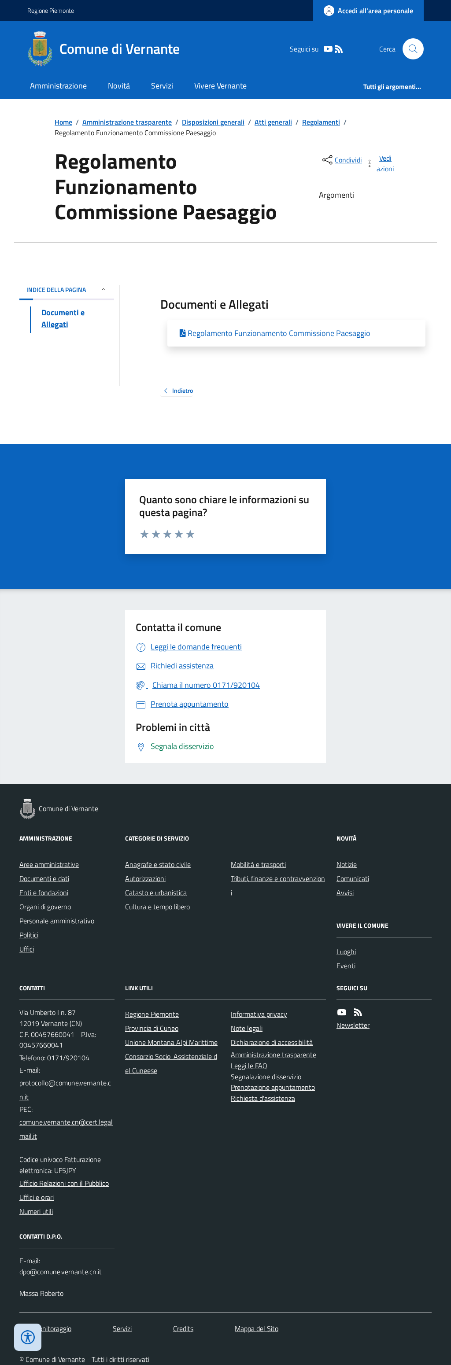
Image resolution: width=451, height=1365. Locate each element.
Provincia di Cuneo (151, 1028)
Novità (119, 86)
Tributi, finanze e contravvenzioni (278, 885)
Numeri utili (36, 1211)
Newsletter (353, 1025)
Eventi (345, 965)
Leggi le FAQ (249, 1065)
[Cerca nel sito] (410, 48)
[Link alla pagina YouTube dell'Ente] (341, 1012)
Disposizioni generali (213, 122)
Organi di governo (45, 906)
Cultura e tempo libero (157, 906)
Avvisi (345, 892)
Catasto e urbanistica (156, 892)
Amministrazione (58, 86)
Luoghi (346, 951)
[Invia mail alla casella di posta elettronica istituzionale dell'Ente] (67, 1090)
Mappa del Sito (256, 1328)
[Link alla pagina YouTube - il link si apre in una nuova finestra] (328, 49)
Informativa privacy (259, 1014)
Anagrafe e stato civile (158, 864)
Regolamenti (321, 122)
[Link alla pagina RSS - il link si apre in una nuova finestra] (338, 49)
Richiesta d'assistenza (263, 1098)
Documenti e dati (44, 878)
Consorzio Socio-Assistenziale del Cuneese (171, 1063)
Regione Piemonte (50, 10)
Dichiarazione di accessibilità (272, 1042)
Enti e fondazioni (43, 892)
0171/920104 (68, 1057)
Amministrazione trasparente (127, 122)
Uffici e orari (36, 1197)
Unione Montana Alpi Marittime (171, 1042)
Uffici (26, 949)
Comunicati (352, 878)
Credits (183, 1328)
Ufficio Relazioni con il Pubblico (64, 1183)
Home (63, 122)
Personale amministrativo (56, 920)
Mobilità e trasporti (258, 864)
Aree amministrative (49, 864)
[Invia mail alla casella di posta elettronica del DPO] (60, 1271)
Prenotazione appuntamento (273, 1087)
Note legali (246, 1028)
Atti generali (273, 122)
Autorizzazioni (145, 878)
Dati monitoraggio (45, 1328)
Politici (28, 935)
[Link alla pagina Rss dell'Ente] (358, 1012)
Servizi (162, 86)
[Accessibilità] (28, 1337)
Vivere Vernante (220, 86)
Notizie (346, 864)
